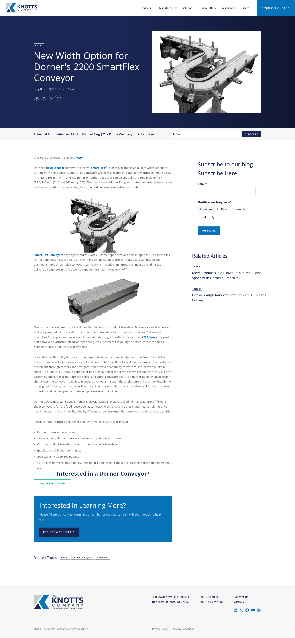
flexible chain (55, 168)
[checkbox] (227, 213)
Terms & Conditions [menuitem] (182, 629)
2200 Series (149, 337)
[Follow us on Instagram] (259, 610)
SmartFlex (99, 168)
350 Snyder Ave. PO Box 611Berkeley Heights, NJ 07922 (170, 599)
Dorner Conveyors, (82, 557)
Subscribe (251, 134)
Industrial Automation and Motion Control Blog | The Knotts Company (83, 134)
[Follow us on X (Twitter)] (241, 610)
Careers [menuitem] (238, 601)
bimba (140, 134)
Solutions (188, 8)
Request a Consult (57, 532)
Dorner (78, 157)
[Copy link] (58, 97)
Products (145, 8)
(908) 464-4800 (208, 597)
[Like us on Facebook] (247, 610)
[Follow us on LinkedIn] (235, 610)
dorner (38, 45)
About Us (208, 8)
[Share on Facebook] (43, 97)
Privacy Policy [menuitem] (159, 629)
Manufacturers (168, 8)
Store (245, 8)
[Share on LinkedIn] (36, 97)
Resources (228, 8)
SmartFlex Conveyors (48, 255)
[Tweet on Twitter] (50, 97)
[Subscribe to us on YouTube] (253, 610)
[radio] (206, 209)
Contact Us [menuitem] (240, 597)
